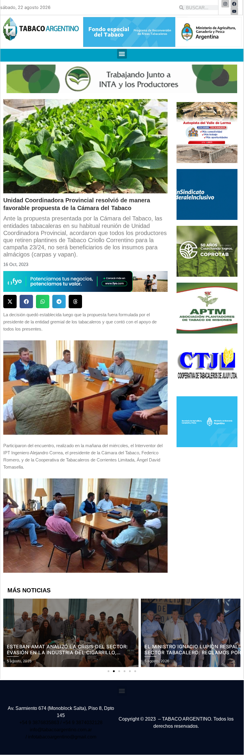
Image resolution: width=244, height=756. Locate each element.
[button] (122, 54)
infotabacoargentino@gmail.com (62, 736)
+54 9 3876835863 (39, 722)
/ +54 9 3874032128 (81, 722)
